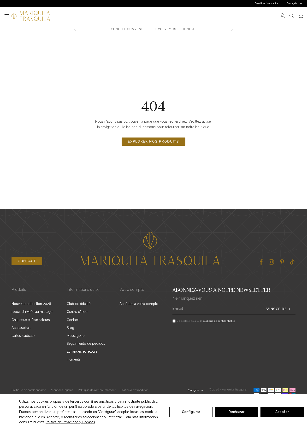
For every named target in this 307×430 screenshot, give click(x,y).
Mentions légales (62, 390)
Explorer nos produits (153, 141)
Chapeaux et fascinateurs (31, 320)
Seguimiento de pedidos (86, 343)
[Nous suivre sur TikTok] (292, 262)
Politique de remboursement (97, 390)
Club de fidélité (78, 304)
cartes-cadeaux (23, 336)
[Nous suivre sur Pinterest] (282, 262)
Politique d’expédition (134, 390)
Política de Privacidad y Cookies (70, 422)
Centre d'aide (77, 312)
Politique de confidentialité (29, 390)
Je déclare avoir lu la (206, 321)
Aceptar (282, 412)
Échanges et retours (82, 351)
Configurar (191, 412)
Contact (27, 261)
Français (292, 3)
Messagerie (75, 336)
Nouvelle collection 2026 (31, 304)
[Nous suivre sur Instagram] (271, 262)
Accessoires (21, 328)
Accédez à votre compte (138, 304)
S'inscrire (276, 309)
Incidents (74, 359)
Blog (70, 328)
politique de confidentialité (219, 321)
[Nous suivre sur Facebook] (261, 262)
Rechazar (236, 412)
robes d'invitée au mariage (32, 312)
